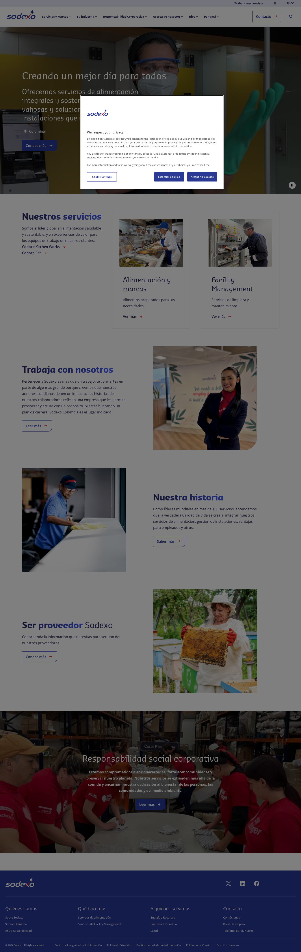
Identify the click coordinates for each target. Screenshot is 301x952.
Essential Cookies (169, 176)
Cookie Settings (102, 176)
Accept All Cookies (202, 176)
